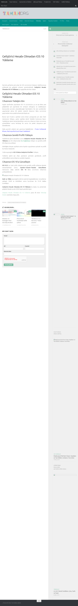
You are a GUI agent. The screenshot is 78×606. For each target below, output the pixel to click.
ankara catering (57, 333)
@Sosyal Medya (38, 2)
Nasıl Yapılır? (5, 24)
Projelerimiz (47, 2)
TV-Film (62, 21)
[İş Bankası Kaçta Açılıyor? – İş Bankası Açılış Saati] (57, 270)
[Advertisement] (24, 44)
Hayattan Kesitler (53, 21)
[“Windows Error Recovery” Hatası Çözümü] (38, 213)
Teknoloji (38, 21)
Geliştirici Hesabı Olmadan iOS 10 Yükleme (16, 192)
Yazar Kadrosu (13, 2)
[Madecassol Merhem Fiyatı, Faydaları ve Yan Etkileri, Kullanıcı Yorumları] (65, 396)
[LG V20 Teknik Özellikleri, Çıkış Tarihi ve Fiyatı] (65, 531)
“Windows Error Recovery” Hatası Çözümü (36, 220)
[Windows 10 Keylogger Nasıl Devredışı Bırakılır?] (9, 213)
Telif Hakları (56, 2)
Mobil (21, 21)
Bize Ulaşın (4, 5)
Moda (67, 21)
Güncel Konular (13, 21)
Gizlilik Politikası (66, 2)
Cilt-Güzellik (24, 24)
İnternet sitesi (7, 251)
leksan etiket (57, 467)
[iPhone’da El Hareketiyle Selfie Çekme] (24, 213)
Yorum (6, 235)
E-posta (27, 246)
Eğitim (44, 21)
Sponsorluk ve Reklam (25, 2)
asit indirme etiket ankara (60, 469)
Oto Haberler (14, 24)
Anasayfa (4, 21)
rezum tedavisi (57, 332)
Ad (5, 246)
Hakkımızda (4, 2)
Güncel (62, 99)
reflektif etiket (57, 465)
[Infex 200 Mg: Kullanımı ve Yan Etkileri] (57, 155)
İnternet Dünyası (29, 21)
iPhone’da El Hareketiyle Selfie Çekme (22, 220)
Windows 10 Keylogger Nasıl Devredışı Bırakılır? (7, 220)
